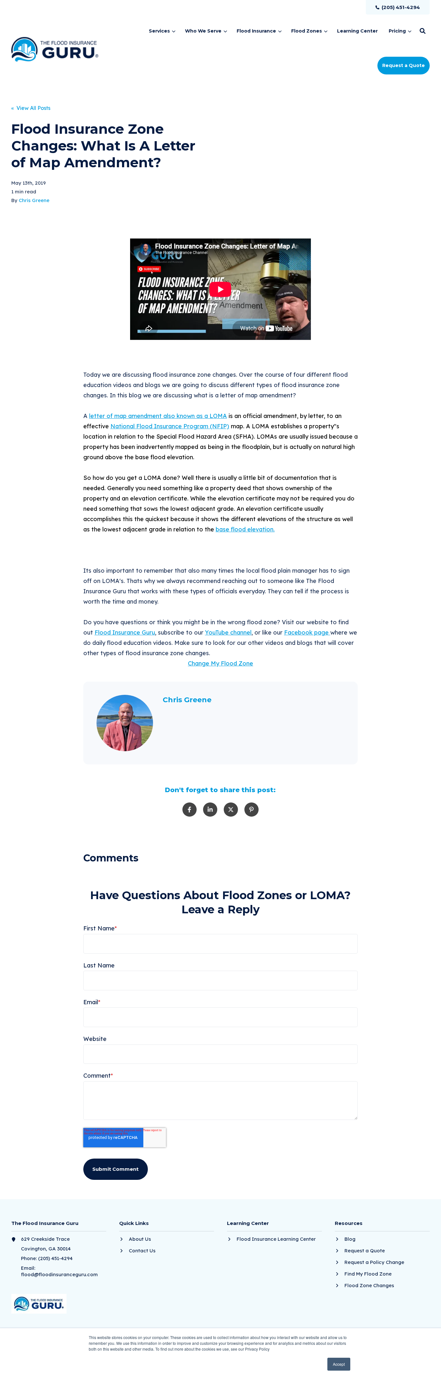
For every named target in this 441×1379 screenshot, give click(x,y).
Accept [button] (339, 1364)
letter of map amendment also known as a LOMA (158, 416)
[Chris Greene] (125, 723)
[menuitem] (398, 7)
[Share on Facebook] (189, 809)
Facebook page (307, 632)
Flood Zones (306, 31)
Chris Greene (34, 200)
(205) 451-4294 (55, 1258)
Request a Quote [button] (403, 65)
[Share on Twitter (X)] (231, 809)
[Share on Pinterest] (251, 809)
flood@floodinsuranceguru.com (59, 1274)
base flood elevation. (245, 529)
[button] (423, 31)
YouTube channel (228, 632)
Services (159, 31)
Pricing (397, 31)
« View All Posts (30, 108)
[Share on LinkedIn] (210, 809)
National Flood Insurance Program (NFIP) (169, 426)
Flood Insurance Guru (125, 632)
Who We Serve (203, 31)
